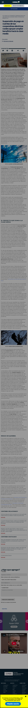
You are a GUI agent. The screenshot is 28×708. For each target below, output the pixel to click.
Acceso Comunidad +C (18, 5)
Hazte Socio (7, 5)
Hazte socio (13, 704)
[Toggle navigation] (3, 2)
